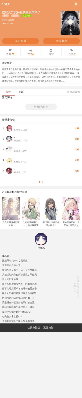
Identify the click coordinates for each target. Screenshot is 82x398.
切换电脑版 (34, 327)
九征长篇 (26, 16)
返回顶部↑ (49, 327)
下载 (75, 4)
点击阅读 (20, 41)
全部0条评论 (41, 106)
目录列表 (61, 41)
